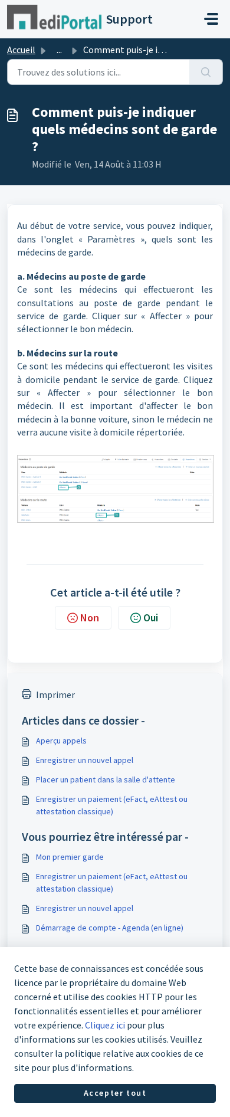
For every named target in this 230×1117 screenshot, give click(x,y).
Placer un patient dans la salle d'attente (105, 779)
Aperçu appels (61, 740)
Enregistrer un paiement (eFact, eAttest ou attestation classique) (112, 805)
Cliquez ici (105, 1025)
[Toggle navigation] (211, 19)
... (59, 49)
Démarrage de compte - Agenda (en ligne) (109, 927)
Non (89, 617)
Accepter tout (115, 1092)
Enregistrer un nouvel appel (84, 760)
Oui (150, 617)
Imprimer (55, 694)
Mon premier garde (70, 856)
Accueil (21, 49)
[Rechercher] (206, 72)
